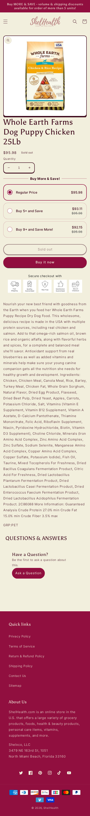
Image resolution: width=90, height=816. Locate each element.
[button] (5, 21)
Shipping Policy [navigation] (21, 666)
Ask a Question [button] (28, 573)
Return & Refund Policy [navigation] (26, 656)
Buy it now (45, 262)
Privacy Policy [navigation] (20, 636)
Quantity (9, 158)
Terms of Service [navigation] (22, 646)
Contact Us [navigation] (17, 676)
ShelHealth (51, 807)
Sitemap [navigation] (15, 685)
